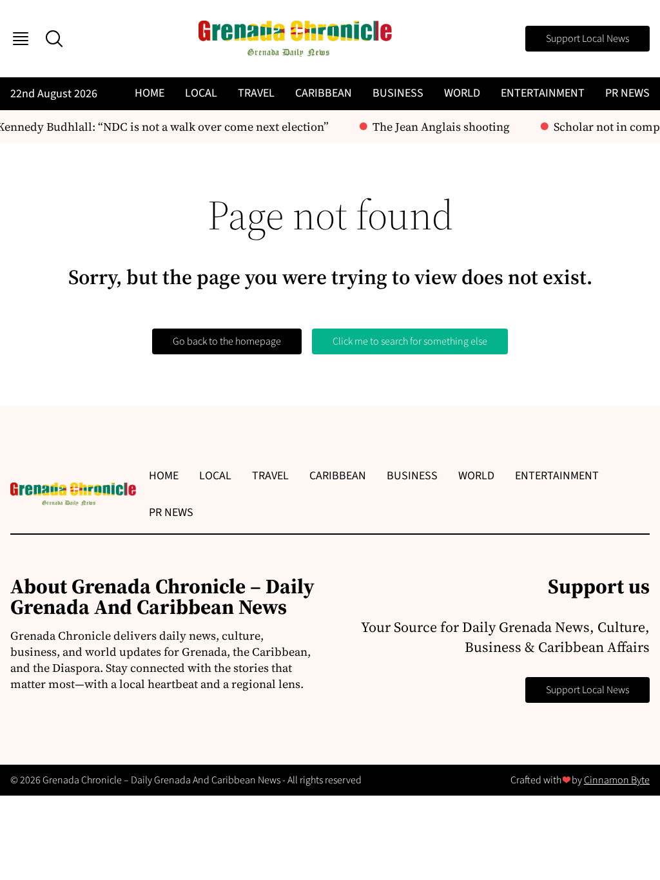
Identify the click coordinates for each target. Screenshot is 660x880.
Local (201, 93)
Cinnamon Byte (617, 780)
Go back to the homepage (227, 341)
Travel (256, 93)
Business (398, 93)
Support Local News (587, 39)
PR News (627, 93)
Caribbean (323, 93)
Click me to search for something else (410, 341)
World (462, 93)
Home (149, 93)
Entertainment (543, 93)
